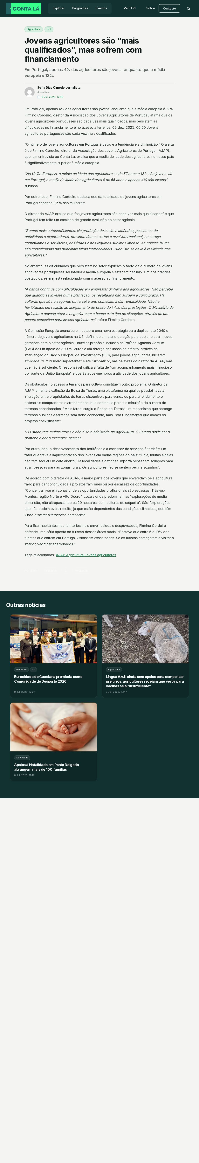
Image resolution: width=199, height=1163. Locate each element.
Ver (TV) (130, 8)
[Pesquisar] (188, 8)
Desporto (21, 669)
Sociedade (22, 757)
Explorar (59, 8)
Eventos (101, 8)
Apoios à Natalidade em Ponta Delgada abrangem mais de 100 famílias (46, 767)
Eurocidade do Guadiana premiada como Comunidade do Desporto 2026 (48, 678)
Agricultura (33, 29)
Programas (80, 8)
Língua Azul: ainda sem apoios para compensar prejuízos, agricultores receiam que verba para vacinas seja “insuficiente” (145, 681)
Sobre (150, 8)
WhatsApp (81, 570)
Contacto (169, 8)
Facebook (51, 570)
